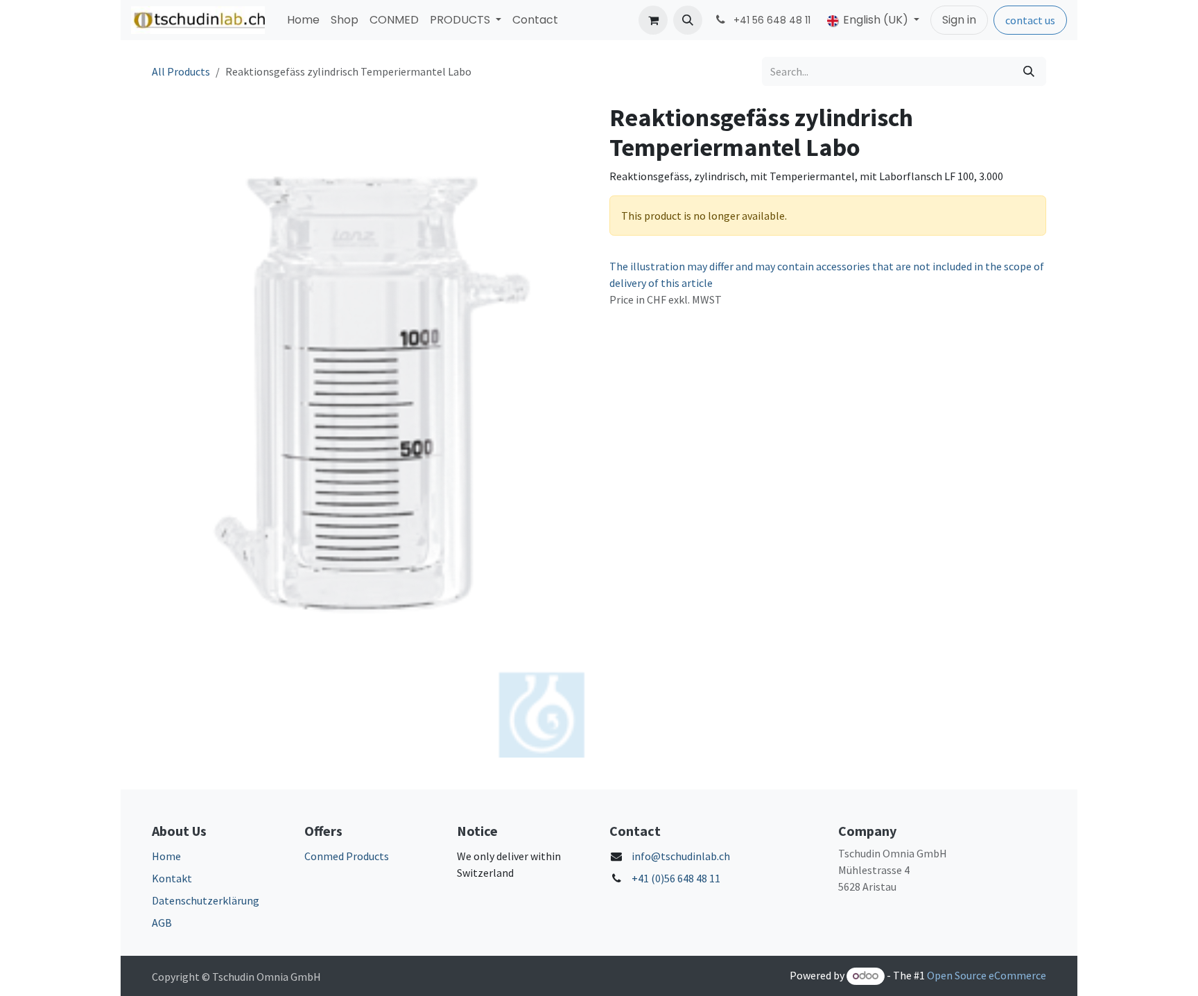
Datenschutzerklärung (205, 900)
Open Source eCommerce (986, 975)
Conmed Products (346, 856)
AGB (162, 922)
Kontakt (172, 878)
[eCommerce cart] (653, 20)
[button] (687, 20)
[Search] (1029, 71)
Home (166, 856)
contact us (1030, 20)
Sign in (959, 20)
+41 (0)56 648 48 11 (676, 878)
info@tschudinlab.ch (681, 856)
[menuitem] (303, 20)
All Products (181, 71)
